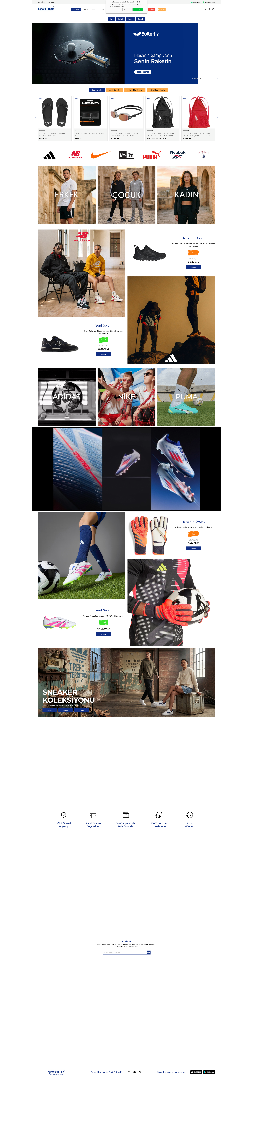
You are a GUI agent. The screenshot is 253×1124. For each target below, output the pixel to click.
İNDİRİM (152, 9)
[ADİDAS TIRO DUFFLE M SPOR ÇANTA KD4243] (54, 112)
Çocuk (140, 19)
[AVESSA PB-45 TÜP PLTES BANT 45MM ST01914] (198, 112)
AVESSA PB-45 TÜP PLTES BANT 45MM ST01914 (197, 135)
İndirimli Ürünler (114, 90)
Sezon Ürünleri (97, 90)
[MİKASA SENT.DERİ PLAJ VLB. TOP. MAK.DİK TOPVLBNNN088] (126, 112)
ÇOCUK (81, 710)
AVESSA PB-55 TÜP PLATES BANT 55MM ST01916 (161, 135)
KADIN (49, 710)
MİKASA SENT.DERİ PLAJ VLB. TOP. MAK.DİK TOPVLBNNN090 (87, 135)
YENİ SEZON (76, 9)
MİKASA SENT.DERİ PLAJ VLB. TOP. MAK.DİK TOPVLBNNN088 (123, 135)
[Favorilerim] (209, 9)
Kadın (130, 19)
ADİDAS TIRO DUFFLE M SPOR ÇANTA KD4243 (53, 135)
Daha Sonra (127, 10)
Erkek (120, 19)
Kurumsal (161, 9)
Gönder (149, 952)
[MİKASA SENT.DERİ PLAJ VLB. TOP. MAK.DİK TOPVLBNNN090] (90, 112)
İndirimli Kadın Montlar (157, 90)
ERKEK (65, 710)
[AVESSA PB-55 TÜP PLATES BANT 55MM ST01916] (162, 112)
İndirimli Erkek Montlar (135, 90)
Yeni (111, 19)
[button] (192, 78)
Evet (138, 10)
